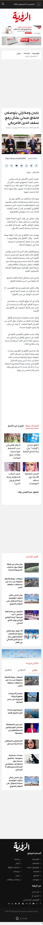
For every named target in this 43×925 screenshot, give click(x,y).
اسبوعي (21, 670)
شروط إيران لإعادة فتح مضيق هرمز (15, 711)
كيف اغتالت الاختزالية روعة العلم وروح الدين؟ (13, 478)
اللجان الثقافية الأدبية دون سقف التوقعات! (32, 478)
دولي (19, 53)
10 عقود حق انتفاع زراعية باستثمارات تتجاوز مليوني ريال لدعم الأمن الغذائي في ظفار (15, 636)
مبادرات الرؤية (14, 867)
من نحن (35, 891)
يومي (34, 670)
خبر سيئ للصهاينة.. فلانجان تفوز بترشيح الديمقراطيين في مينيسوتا (14, 729)
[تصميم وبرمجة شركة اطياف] (21, 918)
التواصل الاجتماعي (31, 900)
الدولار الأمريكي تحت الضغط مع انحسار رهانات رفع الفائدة (13, 451)
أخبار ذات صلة (32, 426)
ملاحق (36, 875)
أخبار (18, 863)
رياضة (17, 859)
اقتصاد (26, 53)
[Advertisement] (21, 83)
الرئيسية (35, 53)
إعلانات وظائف (13, 879)
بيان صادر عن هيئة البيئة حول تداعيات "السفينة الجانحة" (15, 567)
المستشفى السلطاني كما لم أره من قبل (14, 742)
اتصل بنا (35, 895)
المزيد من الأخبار (16, 426)
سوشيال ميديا (33, 867)
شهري (8, 670)
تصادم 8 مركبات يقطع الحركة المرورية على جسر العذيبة (15, 698)
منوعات (35, 879)
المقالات (35, 863)
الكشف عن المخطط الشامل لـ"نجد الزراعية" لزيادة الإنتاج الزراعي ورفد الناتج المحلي (14, 617)
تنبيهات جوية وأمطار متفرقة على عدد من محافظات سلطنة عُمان (14, 583)
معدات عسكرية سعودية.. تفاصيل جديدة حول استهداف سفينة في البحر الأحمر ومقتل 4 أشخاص (14, 762)
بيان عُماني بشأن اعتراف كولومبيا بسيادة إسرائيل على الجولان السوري (14, 599)
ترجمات (16, 871)
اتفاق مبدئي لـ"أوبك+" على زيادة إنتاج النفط (31, 448)
